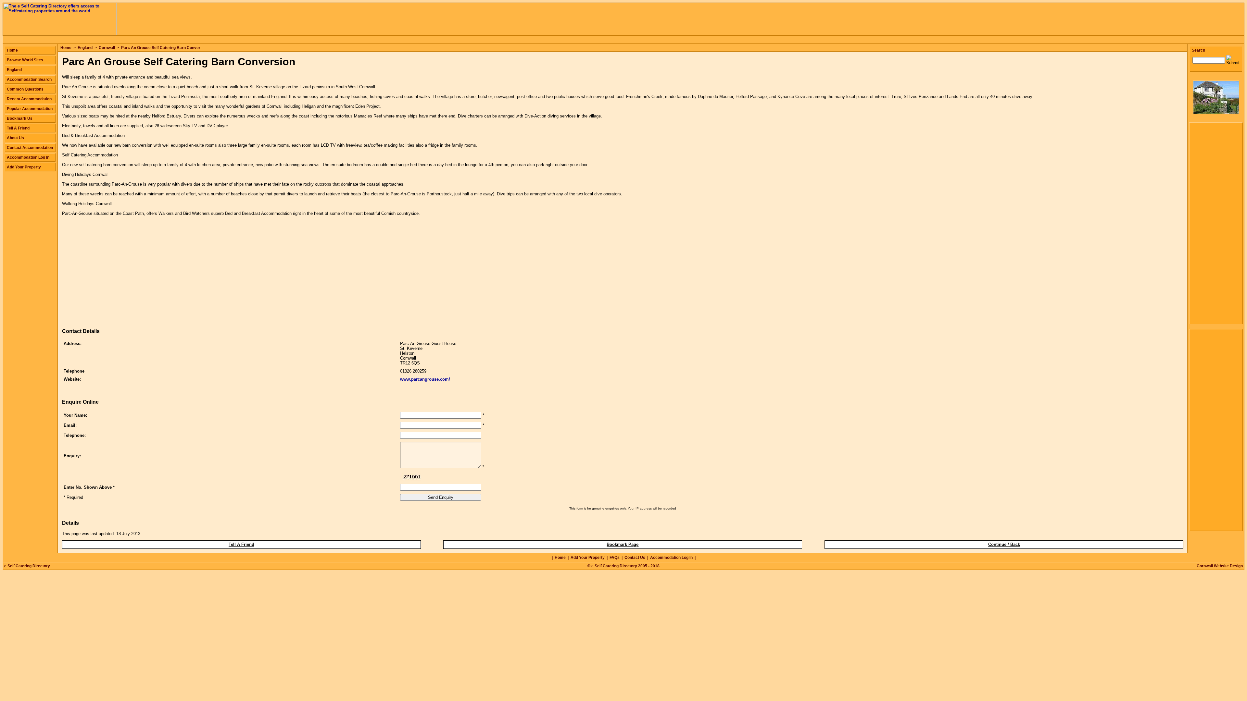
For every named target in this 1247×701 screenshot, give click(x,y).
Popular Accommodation (30, 108)
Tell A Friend (241, 544)
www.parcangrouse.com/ (425, 379)
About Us (15, 138)
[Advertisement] (116, 275)
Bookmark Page (622, 544)
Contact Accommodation (30, 147)
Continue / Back (1004, 544)
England (85, 47)
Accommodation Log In (28, 157)
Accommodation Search (29, 79)
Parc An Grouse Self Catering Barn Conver (160, 47)
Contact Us (634, 557)
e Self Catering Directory (27, 566)
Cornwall (107, 47)
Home (65, 47)
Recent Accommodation (29, 99)
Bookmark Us (19, 118)
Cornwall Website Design (1220, 566)
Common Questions (25, 89)
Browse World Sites (25, 60)
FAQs (615, 557)
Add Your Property (24, 167)
